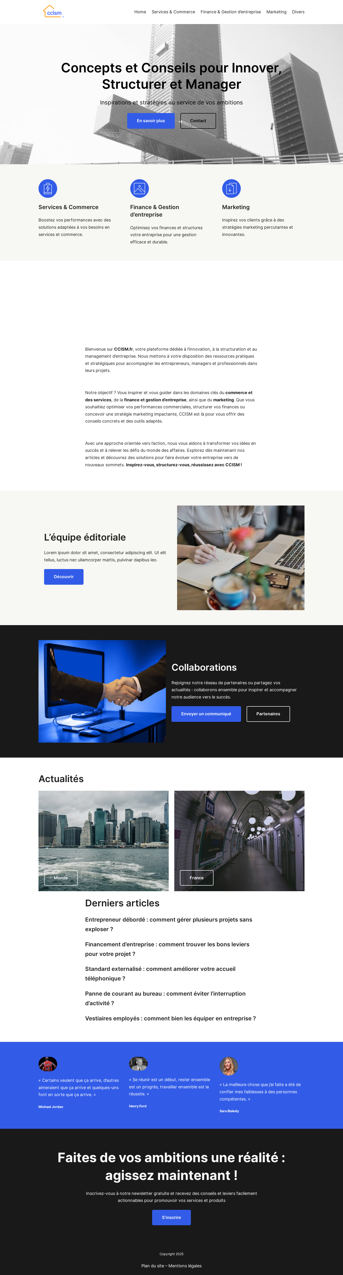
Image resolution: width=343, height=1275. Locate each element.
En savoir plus (151, 120)
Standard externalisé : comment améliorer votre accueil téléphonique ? (160, 973)
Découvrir (64, 576)
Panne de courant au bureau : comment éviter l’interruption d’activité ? (165, 998)
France (197, 877)
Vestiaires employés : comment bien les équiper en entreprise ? (170, 1018)
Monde (61, 877)
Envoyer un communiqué (206, 713)
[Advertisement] (172, 295)
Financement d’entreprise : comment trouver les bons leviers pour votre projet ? (167, 949)
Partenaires (268, 713)
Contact (198, 120)
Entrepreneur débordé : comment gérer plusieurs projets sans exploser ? (168, 924)
